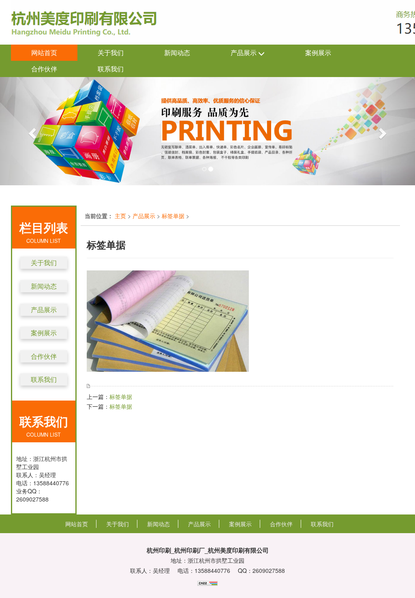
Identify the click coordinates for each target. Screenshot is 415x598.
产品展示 (244, 52)
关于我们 (111, 52)
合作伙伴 (44, 68)
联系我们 (111, 68)
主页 (120, 216)
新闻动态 (177, 52)
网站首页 (44, 52)
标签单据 (173, 216)
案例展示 (318, 52)
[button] (31, 131)
